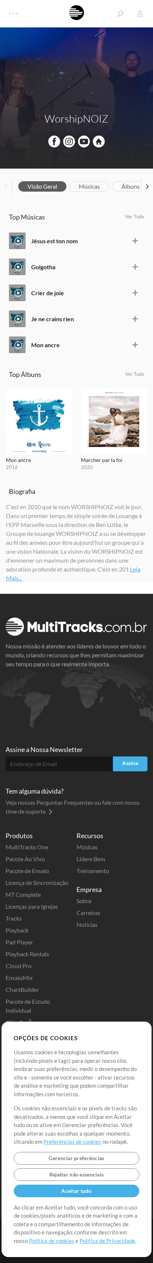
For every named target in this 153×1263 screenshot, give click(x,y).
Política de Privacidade (107, 1240)
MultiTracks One (27, 846)
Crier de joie (47, 292)
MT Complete (23, 894)
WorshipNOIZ (76, 118)
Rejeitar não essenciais (76, 1174)
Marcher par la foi (102, 460)
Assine (130, 763)
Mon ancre (45, 344)
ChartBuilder (22, 989)
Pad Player (19, 941)
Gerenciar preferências (76, 1158)
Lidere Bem (90, 858)
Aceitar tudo (76, 1191)
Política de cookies (51, 1240)
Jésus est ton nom (54, 240)
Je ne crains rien (52, 318)
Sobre (83, 900)
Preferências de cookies (72, 1141)
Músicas (89, 186)
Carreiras (88, 912)
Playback (17, 930)
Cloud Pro (19, 965)
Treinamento (92, 870)
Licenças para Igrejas (32, 906)
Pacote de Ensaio (27, 870)
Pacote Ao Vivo (25, 858)
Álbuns (130, 186)
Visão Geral (42, 186)
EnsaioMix (19, 977)
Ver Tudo (134, 216)
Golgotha (43, 266)
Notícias (87, 924)
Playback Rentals (27, 953)
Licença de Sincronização (37, 882)
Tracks (14, 918)
